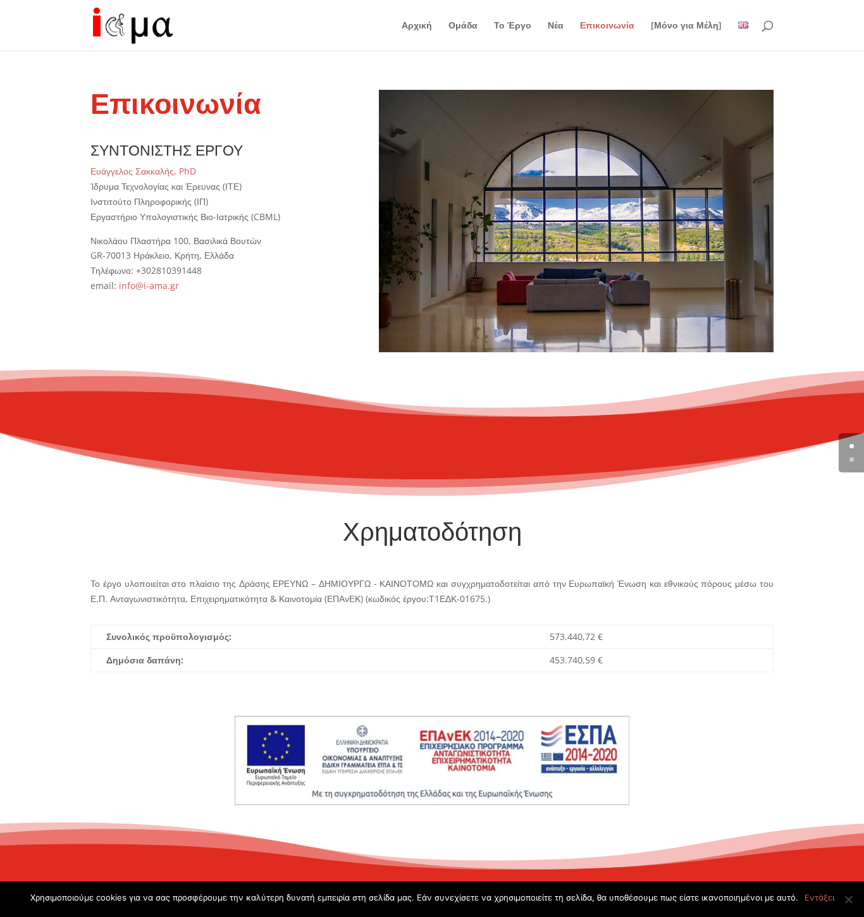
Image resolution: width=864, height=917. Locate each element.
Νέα (556, 26)
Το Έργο (512, 26)
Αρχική (417, 26)
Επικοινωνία (607, 26)
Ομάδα (463, 26)
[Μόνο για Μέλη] (686, 26)
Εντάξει (819, 897)
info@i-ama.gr (149, 286)
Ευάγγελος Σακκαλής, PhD (143, 171)
